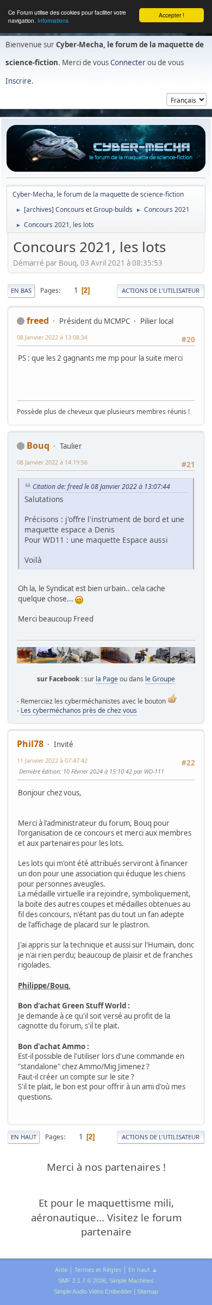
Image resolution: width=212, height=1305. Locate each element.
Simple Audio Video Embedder (93, 1291)
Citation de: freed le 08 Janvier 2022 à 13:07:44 (101, 486)
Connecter (128, 62)
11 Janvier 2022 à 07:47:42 (52, 760)
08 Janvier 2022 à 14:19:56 (52, 462)
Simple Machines (131, 1280)
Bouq (38, 445)
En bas (21, 290)
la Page (107, 678)
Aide (61, 1269)
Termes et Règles (97, 1269)
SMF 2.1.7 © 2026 (82, 1280)
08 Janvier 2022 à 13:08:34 (52, 337)
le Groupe (160, 678)
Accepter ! (171, 15)
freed (38, 321)
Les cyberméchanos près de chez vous (79, 710)
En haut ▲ (143, 1269)
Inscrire (18, 81)
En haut (23, 1137)
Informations (53, 20)
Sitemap (147, 1291)
